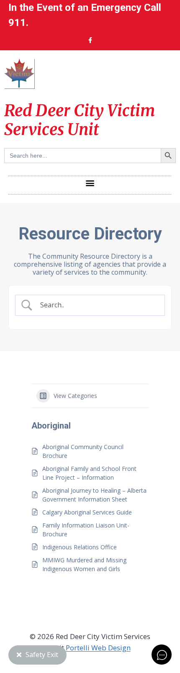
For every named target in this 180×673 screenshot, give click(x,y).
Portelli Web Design (98, 647)
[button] (90, 183)
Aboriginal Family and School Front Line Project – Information (89, 473)
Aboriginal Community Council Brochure (82, 451)
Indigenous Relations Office (79, 547)
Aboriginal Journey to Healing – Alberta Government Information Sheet (94, 494)
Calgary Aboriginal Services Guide (87, 512)
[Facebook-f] (90, 40)
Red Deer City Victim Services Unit (79, 120)
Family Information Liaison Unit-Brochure (85, 529)
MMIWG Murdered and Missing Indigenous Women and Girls (84, 564)
